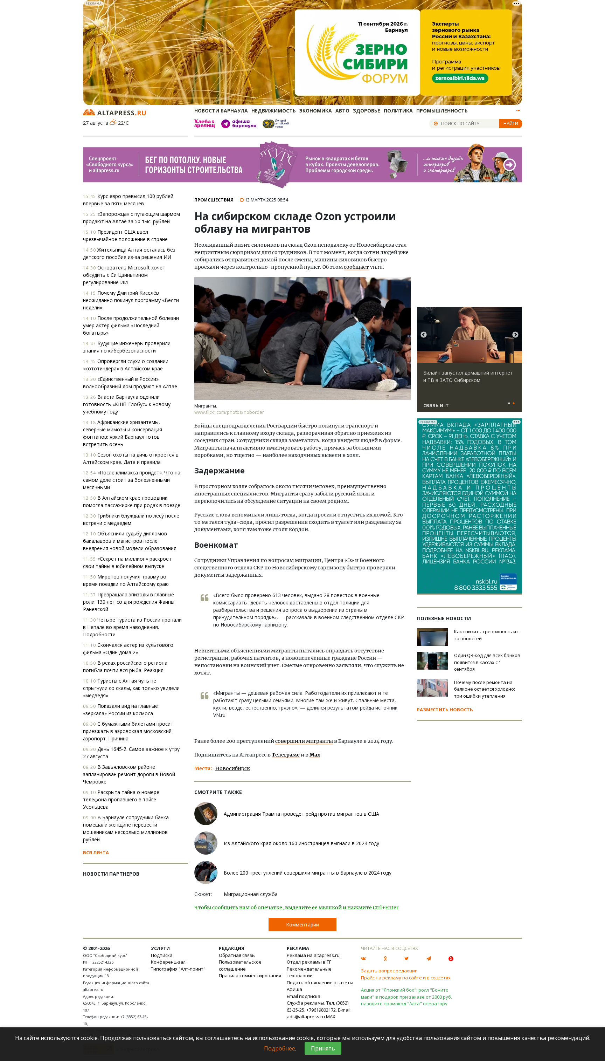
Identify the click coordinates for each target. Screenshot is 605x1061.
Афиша (294, 989)
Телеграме (286, 755)
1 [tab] (509, 403)
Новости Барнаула (221, 110)
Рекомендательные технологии (309, 972)
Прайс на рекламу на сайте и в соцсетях (406, 977)
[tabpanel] (469, 362)
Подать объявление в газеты (320, 982)
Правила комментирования (250, 975)
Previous (423, 334)
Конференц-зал (168, 962)
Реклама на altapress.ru (313, 955)
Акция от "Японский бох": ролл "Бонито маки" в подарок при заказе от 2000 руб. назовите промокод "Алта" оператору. (406, 997)
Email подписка (303, 996)
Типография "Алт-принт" (178, 969)
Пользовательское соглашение (240, 965)
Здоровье (366, 110)
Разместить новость (445, 709)
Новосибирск (232, 768)
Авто (342, 110)
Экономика (315, 110)
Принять (323, 1048)
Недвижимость (273, 110)
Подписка (162, 955)
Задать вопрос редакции (389, 970)
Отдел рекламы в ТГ (309, 962)
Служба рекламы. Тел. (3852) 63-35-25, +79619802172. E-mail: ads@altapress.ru (319, 1010)
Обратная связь (237, 955)
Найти (510, 123)
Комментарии (302, 924)
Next (515, 334)
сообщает (356, 267)
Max (315, 755)
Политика (398, 110)
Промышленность (442, 110)
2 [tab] (513, 403)
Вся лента (96, 852)
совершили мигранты (304, 741)
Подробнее (279, 1048)
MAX (330, 1016)
